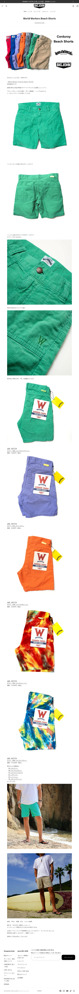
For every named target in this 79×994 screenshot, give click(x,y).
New (25, 11)
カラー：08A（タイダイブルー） (17, 760)
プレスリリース (22, 964)
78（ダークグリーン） (15, 779)
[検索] (6, 6)
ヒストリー (20, 961)
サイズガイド (21, 967)
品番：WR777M (12, 448)
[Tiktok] (70, 991)
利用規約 (6, 984)
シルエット (45, 11)
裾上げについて (22, 974)
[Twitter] (74, 991)
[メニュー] (2, 6)
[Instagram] (64, 991)
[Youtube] (67, 991)
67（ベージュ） (13, 777)
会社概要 (20, 978)
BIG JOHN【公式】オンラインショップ (18, 991)
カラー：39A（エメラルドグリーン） (18, 451)
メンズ (30, 11)
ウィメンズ (37, 11)
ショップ (52, 11)
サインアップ (68, 957)
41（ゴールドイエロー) (15, 772)
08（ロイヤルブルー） (15, 770)
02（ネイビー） (13, 768)
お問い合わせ (8, 970)
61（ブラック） (13, 775)
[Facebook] (60, 991)
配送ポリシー (8, 955)
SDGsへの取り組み (23, 971)
